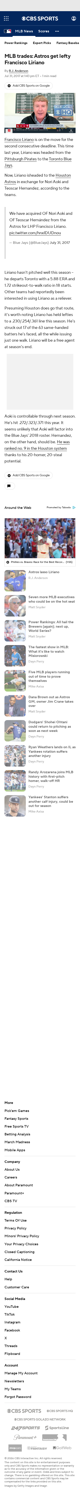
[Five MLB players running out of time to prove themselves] (15, 681)
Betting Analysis (17, 1134)
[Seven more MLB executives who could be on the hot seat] (15, 605)
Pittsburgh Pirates (20, 159)
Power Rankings (16, 43)
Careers (10, 1177)
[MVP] (15, 1446)
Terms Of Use (15, 1220)
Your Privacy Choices (21, 1244)
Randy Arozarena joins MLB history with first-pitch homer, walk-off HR (50, 776)
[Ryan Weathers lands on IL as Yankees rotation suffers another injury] (15, 756)
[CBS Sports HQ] (60, 1410)
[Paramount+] (25, 1436)
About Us (12, 1169)
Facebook (12, 1330)
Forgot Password (17, 1397)
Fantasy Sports (16, 1118)
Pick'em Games (16, 1111)
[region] (40, 113)
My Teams (12, 1389)
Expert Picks (42, 43)
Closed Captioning (19, 1252)
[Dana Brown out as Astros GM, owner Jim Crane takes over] (15, 706)
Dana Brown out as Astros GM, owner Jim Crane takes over (50, 701)
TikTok (9, 1314)
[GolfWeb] (62, 1448)
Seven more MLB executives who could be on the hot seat (51, 599)
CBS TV (10, 1201)
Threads (10, 1346)
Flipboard (12, 1354)
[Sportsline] (57, 1427)
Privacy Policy (15, 1228)
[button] (6, 18)
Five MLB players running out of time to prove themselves (49, 676)
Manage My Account (21, 1373)
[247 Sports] (25, 1427)
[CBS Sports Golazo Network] (40, 1419)
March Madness (17, 1142)
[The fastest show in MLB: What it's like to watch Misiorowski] (15, 656)
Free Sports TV (16, 1126)
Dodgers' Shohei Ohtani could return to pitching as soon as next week (49, 726)
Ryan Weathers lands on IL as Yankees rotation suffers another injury (52, 751)
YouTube (11, 1306)
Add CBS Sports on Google (31, 86)
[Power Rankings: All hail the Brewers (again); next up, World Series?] (15, 631)
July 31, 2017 (60, 242)
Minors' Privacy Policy (21, 1236)
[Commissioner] (54, 1436)
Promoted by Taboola (59, 507)
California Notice (18, 1260)
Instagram (12, 1322)
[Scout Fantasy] (37, 1448)
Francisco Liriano (19, 139)
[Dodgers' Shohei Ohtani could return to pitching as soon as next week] (15, 731)
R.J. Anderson (18, 71)
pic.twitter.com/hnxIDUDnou (35, 233)
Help (8, 1279)
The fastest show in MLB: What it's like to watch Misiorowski (48, 651)
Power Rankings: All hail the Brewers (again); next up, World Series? (51, 626)
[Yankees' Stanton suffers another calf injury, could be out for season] (15, 806)
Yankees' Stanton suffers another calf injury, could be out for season (50, 801)
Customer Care (16, 1287)
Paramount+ (14, 1193)
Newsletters (14, 1381)
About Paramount (18, 1185)
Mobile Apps (14, 1150)
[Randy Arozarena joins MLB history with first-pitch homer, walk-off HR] (15, 781)
